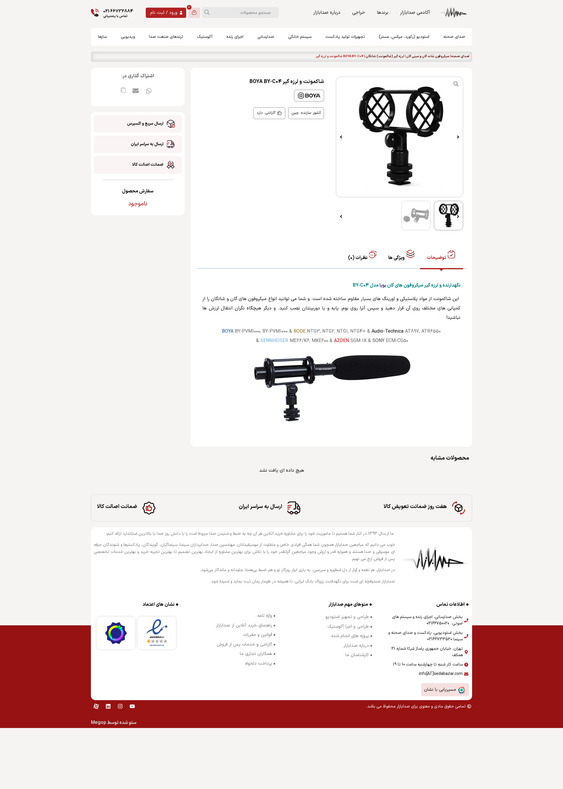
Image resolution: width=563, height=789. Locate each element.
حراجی (358, 12)
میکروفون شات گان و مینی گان (427, 56)
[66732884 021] (95, 13)
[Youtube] (132, 706)
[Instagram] (120, 706)
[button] (458, 137)
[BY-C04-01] (399, 137)
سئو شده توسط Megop (113, 722)
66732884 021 (118, 11)
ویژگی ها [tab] (397, 257)
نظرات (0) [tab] (358, 257)
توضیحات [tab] (437, 257)
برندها (382, 12)
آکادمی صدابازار (415, 12)
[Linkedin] (108, 706)
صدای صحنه (460, 56)
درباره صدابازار (326, 12)
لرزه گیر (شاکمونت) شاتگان (385, 56)
